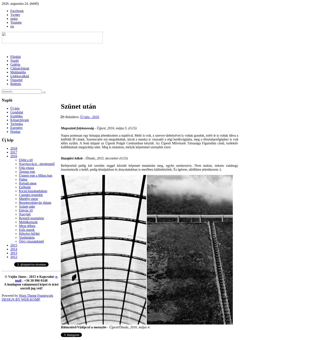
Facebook (17, 11)
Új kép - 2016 (89, 117)
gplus (14, 18)
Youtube (16, 22)
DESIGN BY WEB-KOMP (21, 299)
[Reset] (44, 92)
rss (12, 26)
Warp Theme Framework (36, 295)
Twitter (15, 15)
